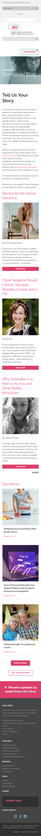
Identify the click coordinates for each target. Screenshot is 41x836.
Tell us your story (21, 673)
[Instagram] (15, 816)
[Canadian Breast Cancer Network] (20, 29)
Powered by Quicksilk (28, 828)
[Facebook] (20, 816)
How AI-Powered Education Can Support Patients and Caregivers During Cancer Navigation (19, 588)
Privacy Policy (25, 832)
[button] (37, 20)
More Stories (20, 663)
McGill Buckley (14, 828)
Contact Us (35, 832)
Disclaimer (16, 832)
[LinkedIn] (25, 816)
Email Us (5, 734)
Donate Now (29, 52)
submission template (27, 167)
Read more (9, 536)
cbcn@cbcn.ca (9, 155)
